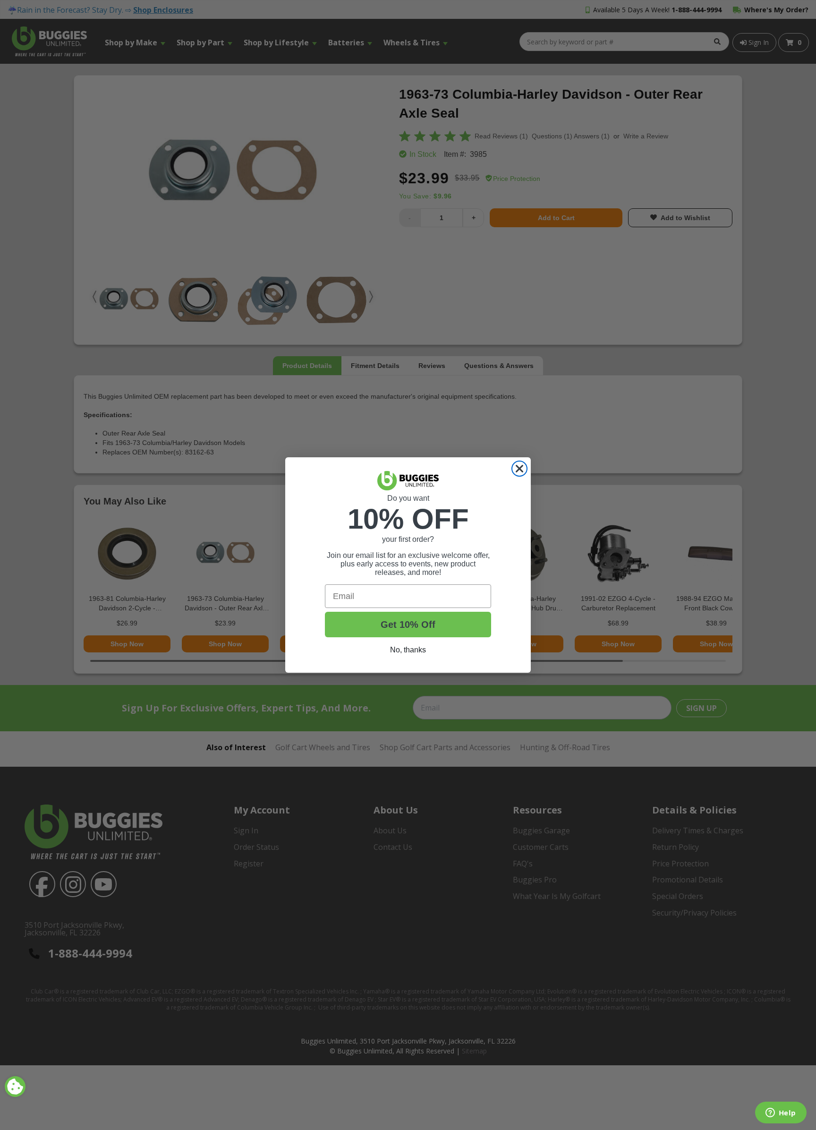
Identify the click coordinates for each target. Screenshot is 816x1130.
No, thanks (408, 650)
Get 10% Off (408, 624)
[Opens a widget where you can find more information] (781, 1113)
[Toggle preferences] (15, 1086)
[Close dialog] (519, 468)
